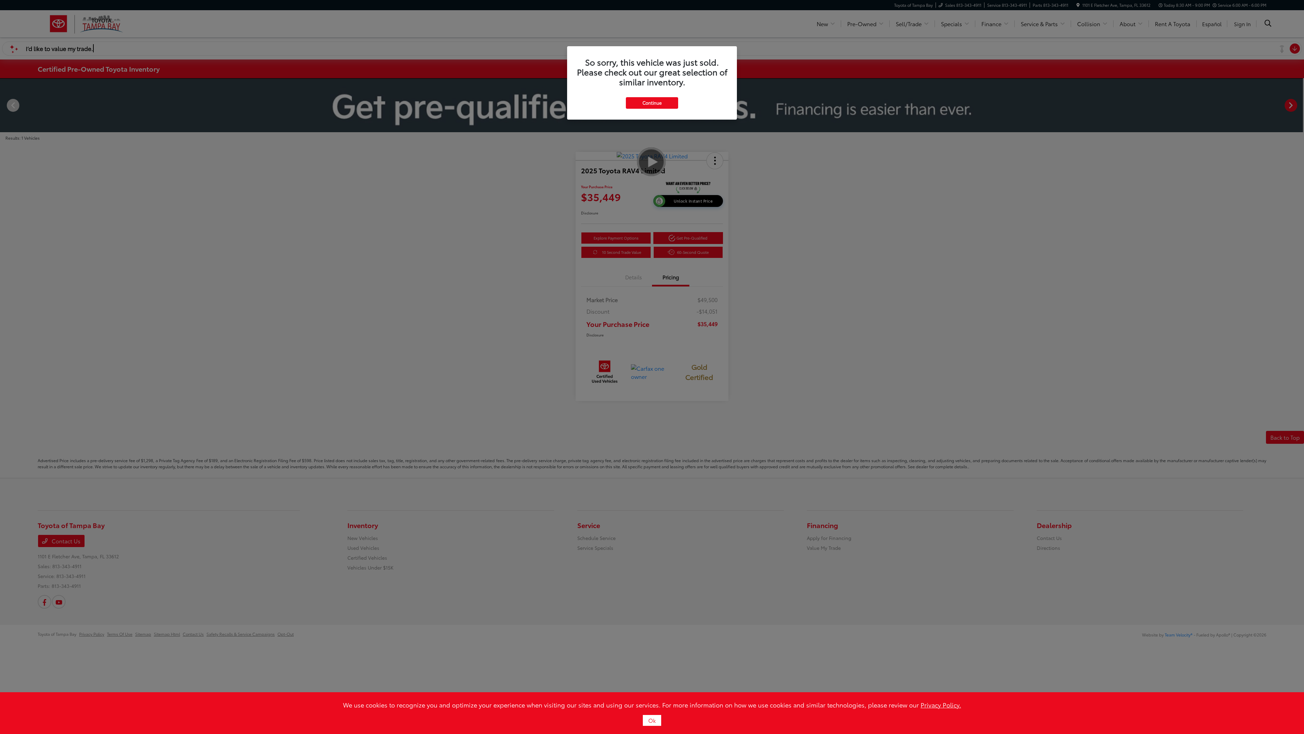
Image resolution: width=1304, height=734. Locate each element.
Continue (652, 103)
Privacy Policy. (941, 704)
